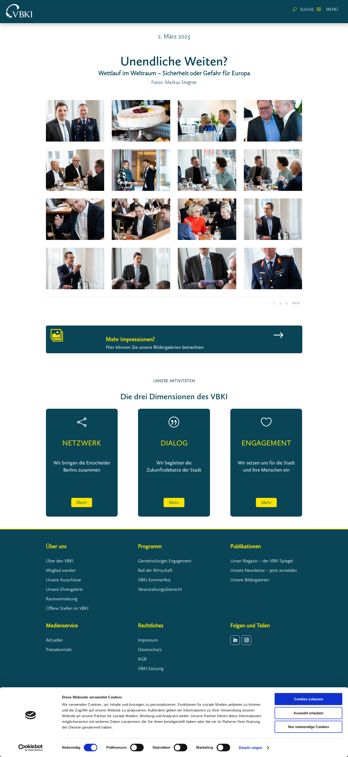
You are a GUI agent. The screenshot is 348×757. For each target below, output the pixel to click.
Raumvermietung (61, 598)
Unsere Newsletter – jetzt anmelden (263, 570)
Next (296, 303)
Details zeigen (250, 748)
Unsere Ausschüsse (63, 580)
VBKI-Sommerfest (154, 580)
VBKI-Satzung (150, 668)
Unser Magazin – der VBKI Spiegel (261, 561)
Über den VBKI (59, 561)
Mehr (81, 502)
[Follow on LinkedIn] (235, 640)
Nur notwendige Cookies (308, 727)
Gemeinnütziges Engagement (165, 561)
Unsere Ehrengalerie (64, 589)
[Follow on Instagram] (246, 640)
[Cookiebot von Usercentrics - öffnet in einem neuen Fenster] (30, 747)
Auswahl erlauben (308, 713)
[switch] (137, 747)
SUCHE (307, 9)
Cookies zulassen (308, 699)
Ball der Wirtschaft (155, 570)
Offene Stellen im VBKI (67, 608)
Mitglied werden (61, 570)
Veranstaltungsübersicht (160, 589)
